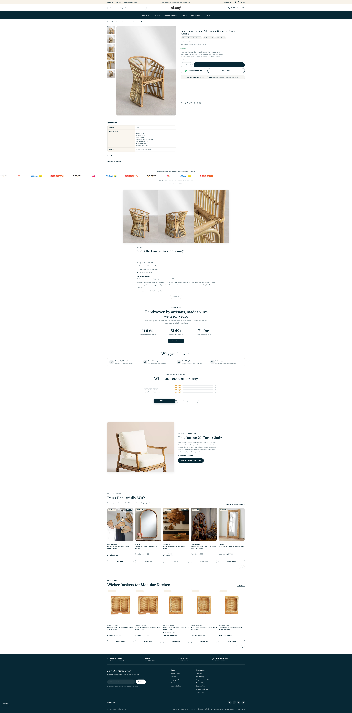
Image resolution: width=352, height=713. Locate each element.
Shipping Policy (201, 686)
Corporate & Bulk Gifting (130, 2)
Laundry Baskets (176, 686)
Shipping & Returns (114, 161)
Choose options (148, 561)
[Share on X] (200, 103)
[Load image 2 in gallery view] (111, 39)
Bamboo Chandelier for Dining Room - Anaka (174, 547)
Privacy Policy (200, 692)
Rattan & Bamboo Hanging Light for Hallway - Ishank (118, 547)
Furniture (173, 677)
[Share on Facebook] (194, 103)
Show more (176, 297)
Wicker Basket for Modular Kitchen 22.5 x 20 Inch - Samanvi (120, 629)
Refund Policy (200, 683)
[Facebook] (236, 2)
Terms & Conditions (202, 689)
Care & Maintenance (114, 156)
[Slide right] (172, 72)
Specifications (112, 123)
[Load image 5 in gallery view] (111, 65)
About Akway (118, 2)
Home (108, 22)
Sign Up (140, 682)
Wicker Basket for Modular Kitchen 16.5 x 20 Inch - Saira (175, 629)
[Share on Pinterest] (197, 103)
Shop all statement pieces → (235, 504)
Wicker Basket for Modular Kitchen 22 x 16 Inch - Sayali (147, 629)
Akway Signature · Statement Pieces (121, 22)
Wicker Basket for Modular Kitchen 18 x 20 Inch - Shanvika (231, 629)
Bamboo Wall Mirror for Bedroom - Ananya (146, 547)
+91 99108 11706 (150, 661)
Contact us (110, 2)
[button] (145, 15)
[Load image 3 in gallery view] (111, 48)
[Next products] (243, 567)
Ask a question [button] (187, 401)
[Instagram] (238, 2)
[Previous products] (238, 567)
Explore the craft (176, 341)
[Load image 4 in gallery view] (111, 56)
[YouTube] (241, 2)
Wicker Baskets (175, 674)
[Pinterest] (244, 2)
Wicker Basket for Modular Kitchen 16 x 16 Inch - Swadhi (204, 629)
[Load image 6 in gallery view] (111, 74)
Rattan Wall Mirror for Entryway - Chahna (231, 546)
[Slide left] (120, 72)
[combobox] (127, 8)
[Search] (142, 8)
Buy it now (226, 71)
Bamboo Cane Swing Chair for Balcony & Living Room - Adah (203, 547)
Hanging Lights (175, 680)
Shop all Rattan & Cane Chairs (191, 460)
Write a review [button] (164, 401)
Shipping (191, 44)
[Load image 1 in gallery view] (111, 30)
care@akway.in (184, 661)
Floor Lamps (174, 683)
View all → (241, 585)
